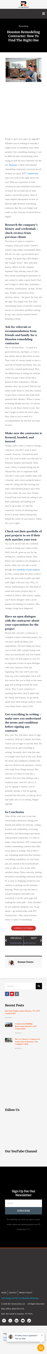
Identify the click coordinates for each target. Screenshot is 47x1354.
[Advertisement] (23, 109)
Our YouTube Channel (21, 1151)
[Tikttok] (29, 1321)
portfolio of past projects (28, 569)
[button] (43, 13)
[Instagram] (10, 1321)
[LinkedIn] (16, 1321)
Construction (32, 173)
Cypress (6, 1338)
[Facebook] (4, 1321)
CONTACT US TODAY (23, 928)
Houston (13, 165)
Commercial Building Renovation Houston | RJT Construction (26, 1026)
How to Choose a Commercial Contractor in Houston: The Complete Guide (27, 1041)
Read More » (9, 1017)
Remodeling (23, 26)
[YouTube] (23, 1321)
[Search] (39, 986)
